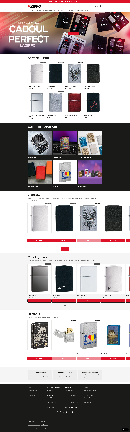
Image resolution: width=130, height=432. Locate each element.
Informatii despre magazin (71, 395)
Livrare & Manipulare (52, 397)
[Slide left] (62, 245)
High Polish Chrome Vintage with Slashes (36, 116)
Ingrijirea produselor (70, 400)
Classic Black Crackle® (89, 86)
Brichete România (32, 400)
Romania (55, 186)
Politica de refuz (88, 404)
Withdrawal (125, 429)
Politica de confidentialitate (90, 390)
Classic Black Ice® (31, 295)
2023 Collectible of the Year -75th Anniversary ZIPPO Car (38, 353)
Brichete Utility (31, 397)
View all (65, 249)
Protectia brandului (88, 395)
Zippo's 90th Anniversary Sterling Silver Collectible (62, 353)
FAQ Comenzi (50, 390)
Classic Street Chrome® (52, 115)
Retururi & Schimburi (52, 400)
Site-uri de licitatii (88, 397)
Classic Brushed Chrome (34, 86)
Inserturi (30, 402)
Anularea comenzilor (51, 402)
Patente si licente (88, 400)
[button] (31, 10)
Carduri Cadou (50, 404)
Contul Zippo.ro (50, 407)
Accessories (82, 186)
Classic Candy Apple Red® (71, 115)
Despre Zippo (68, 404)
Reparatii (67, 397)
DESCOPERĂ (73, 33)
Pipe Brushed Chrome (106, 295)
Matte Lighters (33, 186)
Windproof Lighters (84, 157)
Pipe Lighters (57, 157)
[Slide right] (67, 245)
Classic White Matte (81, 295)
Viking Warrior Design (70, 86)
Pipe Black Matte (56, 295)
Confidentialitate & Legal (71, 407)
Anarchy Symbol (88, 115)
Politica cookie (87, 402)
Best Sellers (32, 157)
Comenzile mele (69, 390)
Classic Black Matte (51, 86)
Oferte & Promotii (51, 395)
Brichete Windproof (32, 390)
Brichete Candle (31, 395)
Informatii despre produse (71, 402)
